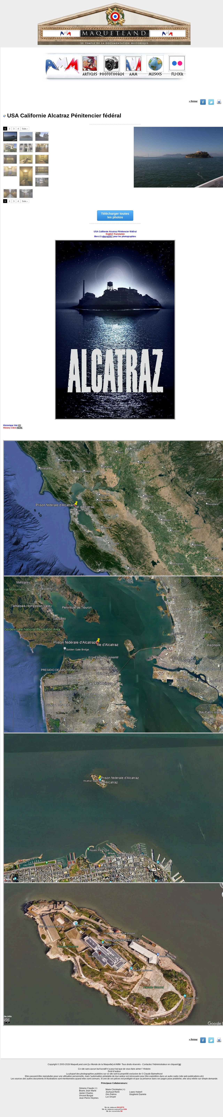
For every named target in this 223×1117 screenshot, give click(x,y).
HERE (19, 428)
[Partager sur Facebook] (203, 104)
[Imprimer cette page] (219, 104)
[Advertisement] (114, 91)
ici (180, 1064)
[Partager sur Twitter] (211, 104)
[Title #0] (10, 136)
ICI (19, 425)
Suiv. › (25, 129)
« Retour (193, 101)
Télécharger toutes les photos (115, 215)
